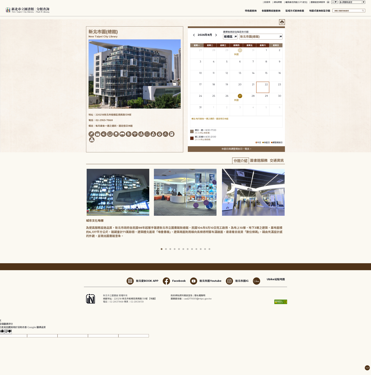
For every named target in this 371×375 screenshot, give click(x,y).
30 (239, 50)
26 (226, 96)
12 (227, 73)
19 (227, 84)
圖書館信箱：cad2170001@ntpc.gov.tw (191, 298)
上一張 (83, 209)
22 (266, 84)
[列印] (282, 22)
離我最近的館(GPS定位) (296, 2)
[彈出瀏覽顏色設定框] (328, 2)
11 (213, 73)
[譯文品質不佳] (8, 331)
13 (240, 73)
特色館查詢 (251, 10)
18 (213, 84)
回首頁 (267, 2)
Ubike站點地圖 (276, 279)
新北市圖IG (242, 280)
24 (200, 96)
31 (253, 50)
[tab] (240, 161)
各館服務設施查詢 (271, 10)
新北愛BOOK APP (147, 280)
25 (213, 96)
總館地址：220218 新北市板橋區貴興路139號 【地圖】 (130, 298)
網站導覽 (278, 2)
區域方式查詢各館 (294, 10)
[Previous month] (194, 35)
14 (253, 73)
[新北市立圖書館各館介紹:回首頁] (27, 10)
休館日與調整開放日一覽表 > (236, 149)
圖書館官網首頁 (318, 2)
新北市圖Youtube (210, 280)
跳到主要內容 (7, 2)
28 (213, 50)
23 (279, 84)
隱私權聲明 (199, 295)
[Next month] (216, 35)
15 (266, 73)
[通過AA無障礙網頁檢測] (280, 302)
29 (226, 50)
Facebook (179, 280)
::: (1, 2)
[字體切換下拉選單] (334, 2)
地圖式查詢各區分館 (319, 10)
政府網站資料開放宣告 (181, 295)
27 (200, 50)
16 (280, 73)
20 (239, 84)
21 (253, 84)
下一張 (286, 209)
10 (200, 73)
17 (200, 84)
